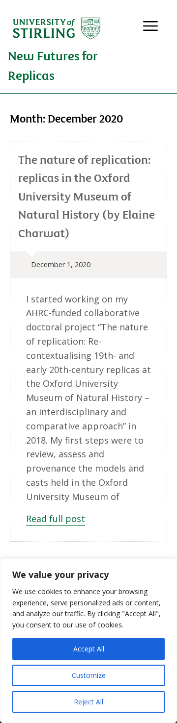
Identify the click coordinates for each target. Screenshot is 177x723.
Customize (89, 675)
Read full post (55, 518)
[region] (88, 640)
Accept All (88, 648)
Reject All (88, 701)
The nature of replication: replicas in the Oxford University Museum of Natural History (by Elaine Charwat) (86, 196)
